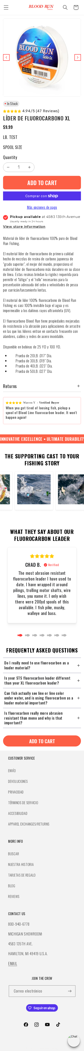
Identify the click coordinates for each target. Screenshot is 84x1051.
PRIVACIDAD (16, 792)
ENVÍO (12, 770)
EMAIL (12, 963)
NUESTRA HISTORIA (21, 864)
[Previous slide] (6, 57)
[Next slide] (77, 57)
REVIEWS (14, 896)
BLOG (11, 885)
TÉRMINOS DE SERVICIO (23, 802)
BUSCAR (13, 853)
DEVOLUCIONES (18, 781)
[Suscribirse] (69, 991)
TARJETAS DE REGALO (22, 875)
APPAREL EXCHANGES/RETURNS (29, 824)
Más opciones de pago (42, 207)
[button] (6, 7)
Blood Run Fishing (47, 1048)
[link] (42, 740)
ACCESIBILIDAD (17, 813)
